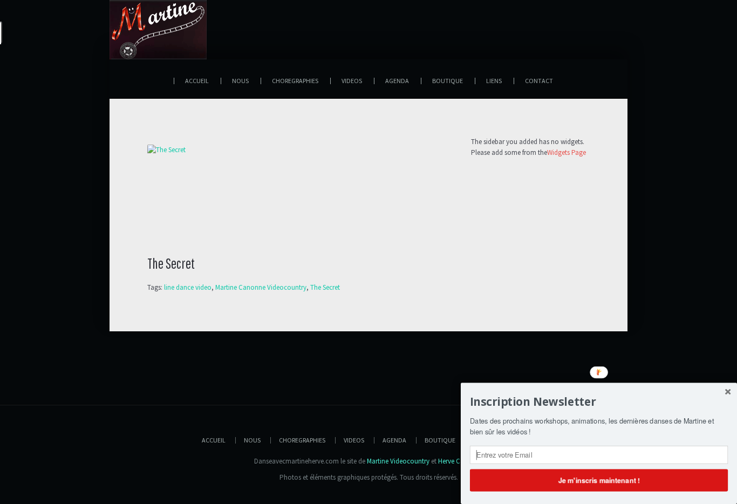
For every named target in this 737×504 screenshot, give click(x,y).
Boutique (440, 440)
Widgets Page (566, 152)
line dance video (187, 287)
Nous (252, 440)
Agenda (394, 440)
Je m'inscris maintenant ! (598, 480)
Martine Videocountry (398, 461)
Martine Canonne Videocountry (260, 287)
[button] (599, 402)
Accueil (214, 440)
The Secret (325, 287)
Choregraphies (302, 440)
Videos (354, 440)
